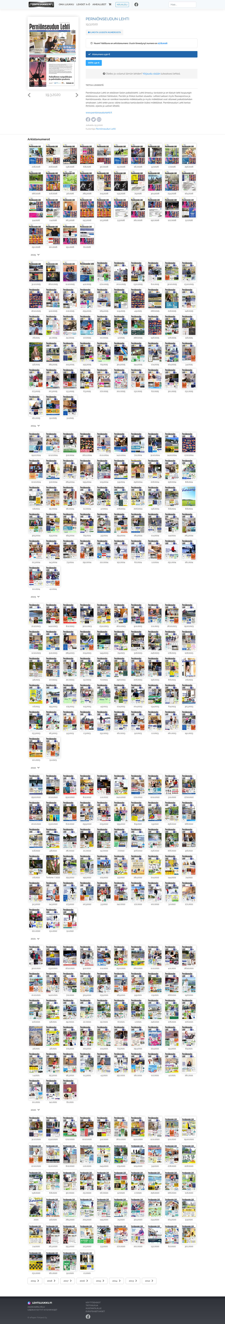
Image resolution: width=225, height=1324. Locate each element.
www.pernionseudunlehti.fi (99, 112)
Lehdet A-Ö (83, 4)
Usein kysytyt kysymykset (42, 1310)
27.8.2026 (162, 43)
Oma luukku (66, 4)
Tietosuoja (92, 1305)
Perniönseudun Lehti (106, 129)
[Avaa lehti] (36, 154)
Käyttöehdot (93, 1302)
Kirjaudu (122, 4)
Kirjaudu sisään (151, 73)
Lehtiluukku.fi (42, 1302)
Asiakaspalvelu (36, 1307)
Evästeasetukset (95, 1311)
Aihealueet (99, 4)
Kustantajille (93, 1308)
